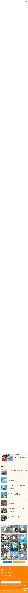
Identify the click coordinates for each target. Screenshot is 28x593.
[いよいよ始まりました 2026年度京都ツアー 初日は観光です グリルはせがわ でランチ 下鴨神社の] (5, 555)
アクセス (10, 591)
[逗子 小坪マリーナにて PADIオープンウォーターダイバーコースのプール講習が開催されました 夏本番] (22, 538)
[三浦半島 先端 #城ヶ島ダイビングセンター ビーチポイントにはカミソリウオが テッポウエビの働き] (22, 555)
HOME (3, 591)
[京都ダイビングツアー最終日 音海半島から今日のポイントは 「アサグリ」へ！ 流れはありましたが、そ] (5, 546)
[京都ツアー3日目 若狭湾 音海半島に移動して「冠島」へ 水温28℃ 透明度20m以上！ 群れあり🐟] (14, 546)
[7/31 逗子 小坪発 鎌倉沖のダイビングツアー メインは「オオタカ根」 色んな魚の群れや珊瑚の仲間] (22, 529)
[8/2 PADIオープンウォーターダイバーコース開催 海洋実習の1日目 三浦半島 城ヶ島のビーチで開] (5, 538)
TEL (24, 591)
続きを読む (4, 461)
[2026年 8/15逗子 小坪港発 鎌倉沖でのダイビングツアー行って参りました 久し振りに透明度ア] (5, 529)
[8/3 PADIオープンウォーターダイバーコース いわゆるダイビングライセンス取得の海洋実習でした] (14, 529)
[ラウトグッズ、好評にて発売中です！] (7, 457)
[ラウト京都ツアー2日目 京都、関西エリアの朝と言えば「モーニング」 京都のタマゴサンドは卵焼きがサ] (22, 546)
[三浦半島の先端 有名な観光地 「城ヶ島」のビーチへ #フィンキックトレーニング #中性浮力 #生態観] (14, 555)
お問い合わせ (18, 591)
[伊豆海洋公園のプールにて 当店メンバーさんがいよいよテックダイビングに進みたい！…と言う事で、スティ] (14, 538)
